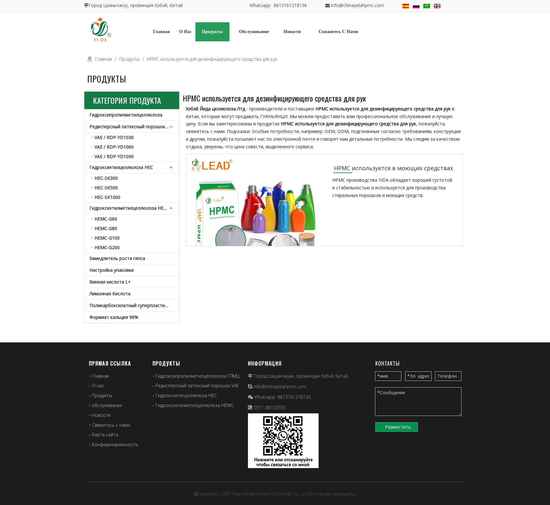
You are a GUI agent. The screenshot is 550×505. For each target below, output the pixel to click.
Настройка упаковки (111, 270)
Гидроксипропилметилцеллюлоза (125, 115)
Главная (100, 376)
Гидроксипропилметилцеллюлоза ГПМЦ (198, 376)
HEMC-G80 (106, 228)
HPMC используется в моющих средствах (393, 168)
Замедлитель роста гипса (117, 258)
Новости (101, 415)
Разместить (398, 427)
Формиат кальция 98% (113, 317)
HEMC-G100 (107, 238)
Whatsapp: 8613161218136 (278, 5)
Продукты (102, 395)
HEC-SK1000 (107, 197)
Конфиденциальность (115, 444)
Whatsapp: (266, 397)
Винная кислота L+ (110, 282)
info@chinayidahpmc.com (357, 5)
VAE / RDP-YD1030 (114, 137)
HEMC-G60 (106, 219)
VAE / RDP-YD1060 (114, 147)
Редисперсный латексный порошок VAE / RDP (134, 126)
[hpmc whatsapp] (283, 440)
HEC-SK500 (106, 188)
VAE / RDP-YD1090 (114, 156)
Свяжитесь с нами (111, 425)
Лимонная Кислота (109, 294)
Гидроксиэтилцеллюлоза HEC (121, 167)
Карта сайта (105, 434)
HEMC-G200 (107, 247)
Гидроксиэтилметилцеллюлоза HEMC (130, 208)
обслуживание (107, 405)
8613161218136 (294, 397)
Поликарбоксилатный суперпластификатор (134, 305)
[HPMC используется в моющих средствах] (255, 218)
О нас (98, 385)
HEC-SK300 (106, 178)
